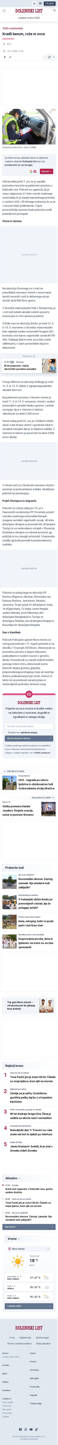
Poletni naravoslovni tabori (29, 917)
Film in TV (6, 802)
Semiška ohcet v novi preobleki (31, 935)
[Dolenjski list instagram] (25, 1429)
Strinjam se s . (23, 732)
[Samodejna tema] (34, 3)
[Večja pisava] (54, 57)
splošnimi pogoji (29, 732)
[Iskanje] (54, 10)
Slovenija (20, 362)
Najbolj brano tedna (18, 1089)
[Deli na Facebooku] (4, 57)
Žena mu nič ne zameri (19, 1073)
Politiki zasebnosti (42, 753)
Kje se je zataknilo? (26, 875)
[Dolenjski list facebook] (20, 1429)
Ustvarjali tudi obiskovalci (20, 1126)
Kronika (15, 1185)
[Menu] (4, 11)
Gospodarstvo (24, 776)
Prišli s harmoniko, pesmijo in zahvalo (25, 1110)
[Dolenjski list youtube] (31, 1429)
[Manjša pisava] (45, 57)
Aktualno (11, 1178)
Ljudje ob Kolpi (16, 1142)
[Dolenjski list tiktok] (36, 1429)
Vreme (12, 1238)
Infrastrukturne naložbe (28, 895)
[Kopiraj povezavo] (10, 57)
